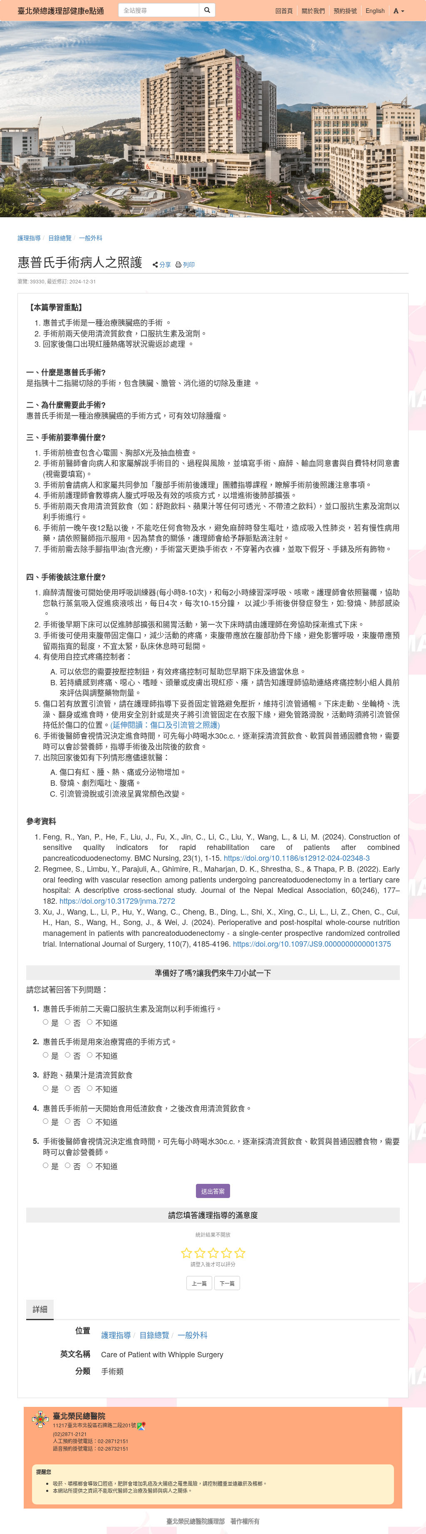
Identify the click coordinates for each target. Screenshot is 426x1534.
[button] (399, 10)
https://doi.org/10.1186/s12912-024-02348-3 (297, 857)
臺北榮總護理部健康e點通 (60, 10)
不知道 (106, 1023)
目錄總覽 (60, 237)
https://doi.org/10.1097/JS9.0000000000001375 (312, 943)
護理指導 (29, 237)
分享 (165, 264)
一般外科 (90, 237)
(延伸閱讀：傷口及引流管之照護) (165, 724)
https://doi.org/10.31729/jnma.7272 (117, 900)
